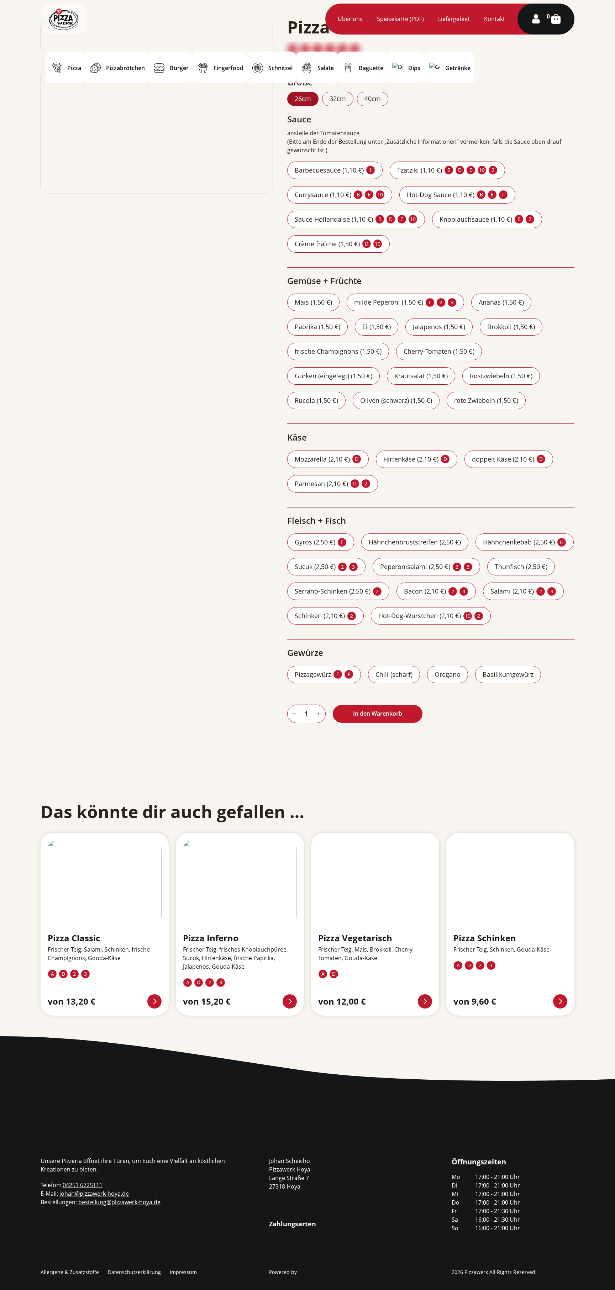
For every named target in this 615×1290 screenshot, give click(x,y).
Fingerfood (228, 68)
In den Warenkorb (377, 713)
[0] (556, 19)
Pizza (74, 68)
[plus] (319, 714)
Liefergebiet (454, 19)
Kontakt (494, 19)
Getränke (458, 68)
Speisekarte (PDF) (400, 19)
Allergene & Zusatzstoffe (70, 1272)
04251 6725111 (82, 1185)
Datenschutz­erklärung (134, 1272)
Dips (414, 68)
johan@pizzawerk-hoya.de (94, 1193)
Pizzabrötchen (125, 68)
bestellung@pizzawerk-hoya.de (119, 1202)
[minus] (294, 714)
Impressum (183, 1272)
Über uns (350, 19)
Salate (325, 68)
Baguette (371, 68)
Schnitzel (280, 68)
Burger (179, 68)
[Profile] (536, 19)
